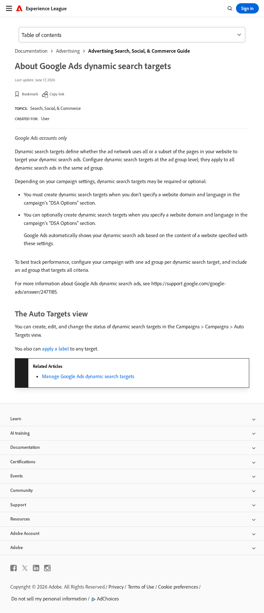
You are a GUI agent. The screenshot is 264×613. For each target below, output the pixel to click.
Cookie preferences (178, 586)
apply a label (55, 348)
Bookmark (30, 94)
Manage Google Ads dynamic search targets (88, 376)
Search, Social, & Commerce (55, 108)
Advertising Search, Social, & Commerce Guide (139, 51)
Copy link (57, 94)
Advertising (68, 51)
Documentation (31, 51)
